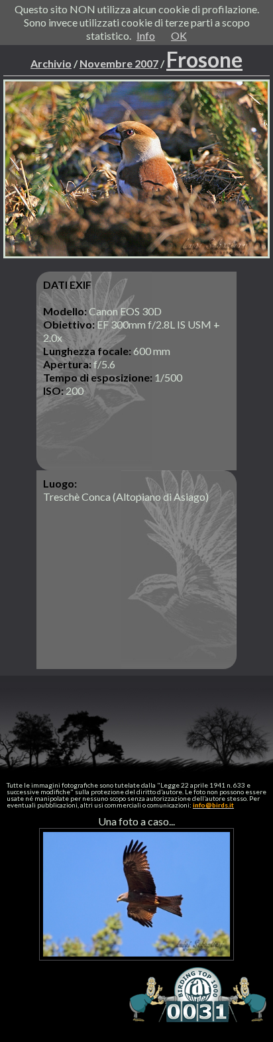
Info (145, 35)
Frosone (204, 59)
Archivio (51, 63)
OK (179, 35)
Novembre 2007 (119, 63)
